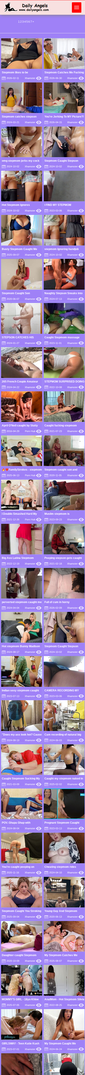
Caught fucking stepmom (60, 425)
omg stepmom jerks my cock (20, 160)
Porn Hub (33, 431)
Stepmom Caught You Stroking (21, 911)
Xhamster (33, 78)
